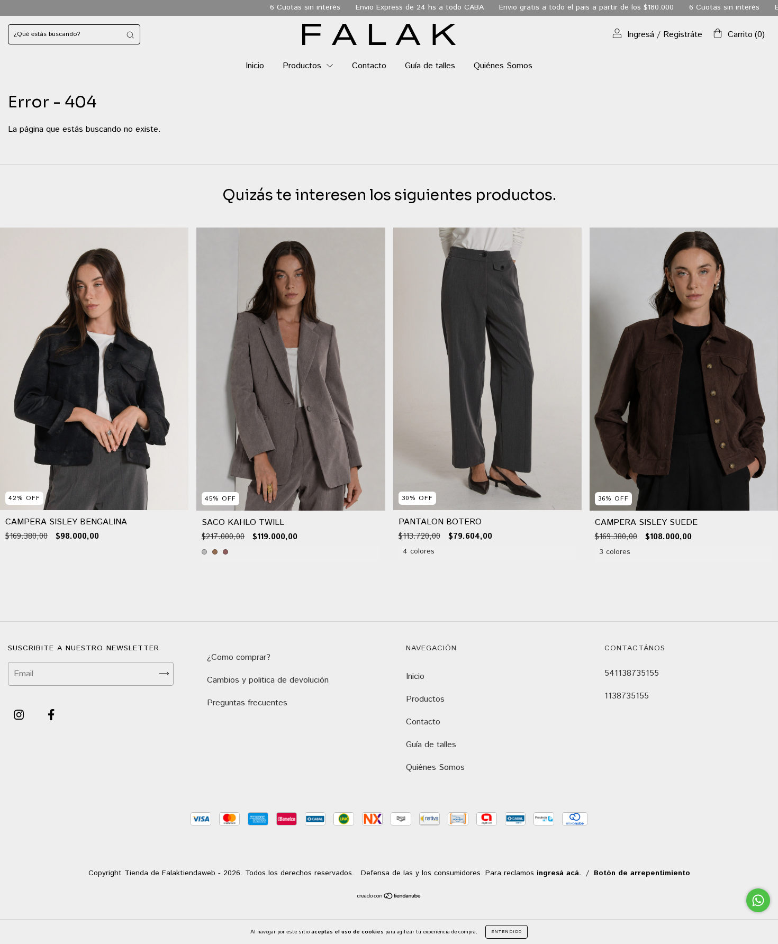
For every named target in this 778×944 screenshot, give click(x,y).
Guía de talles (430, 66)
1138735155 (626, 696)
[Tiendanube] (389, 897)
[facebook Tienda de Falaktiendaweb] (51, 715)
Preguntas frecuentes (247, 703)
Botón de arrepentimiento (642, 873)
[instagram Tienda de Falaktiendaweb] (20, 715)
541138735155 (631, 673)
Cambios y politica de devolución (268, 680)
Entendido (506, 931)
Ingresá (640, 35)
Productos (303, 66)
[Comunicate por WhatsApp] (758, 900)
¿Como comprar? (238, 657)
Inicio (255, 66)
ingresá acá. (559, 873)
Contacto (369, 66)
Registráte (682, 35)
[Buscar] (130, 34)
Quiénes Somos (503, 66)
